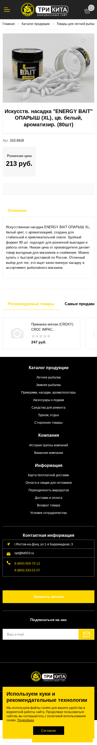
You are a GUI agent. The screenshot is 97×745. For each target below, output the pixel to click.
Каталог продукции (49, 367)
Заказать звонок (49, 596)
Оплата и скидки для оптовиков (49, 482)
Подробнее (25, 720)
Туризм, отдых (48, 415)
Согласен (48, 731)
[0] (87, 11)
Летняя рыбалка (48, 377)
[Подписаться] (86, 634)
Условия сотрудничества (48, 512)
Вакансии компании (48, 452)
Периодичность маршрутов (48, 490)
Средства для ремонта (48, 407)
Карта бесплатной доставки (48, 475)
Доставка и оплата (48, 497)
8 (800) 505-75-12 (27, 563)
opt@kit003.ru (24, 553)
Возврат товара (48, 505)
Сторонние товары (48, 422)
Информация (48, 465)
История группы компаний (48, 445)
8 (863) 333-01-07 (27, 570)
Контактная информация (48, 535)
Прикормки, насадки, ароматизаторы (48, 392)
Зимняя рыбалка (48, 385)
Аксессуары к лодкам (48, 400)
